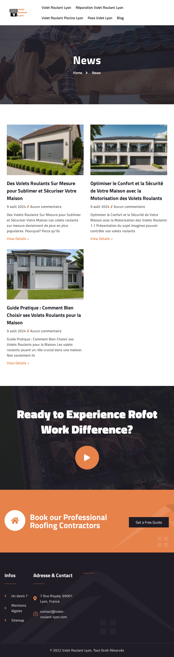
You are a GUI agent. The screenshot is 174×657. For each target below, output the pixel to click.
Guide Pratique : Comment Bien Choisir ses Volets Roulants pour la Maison (44, 315)
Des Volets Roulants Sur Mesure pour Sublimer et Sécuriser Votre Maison (41, 190)
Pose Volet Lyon (100, 18)
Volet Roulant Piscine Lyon (62, 18)
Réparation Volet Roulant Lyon (99, 7)
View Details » (18, 238)
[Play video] (87, 457)
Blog (120, 18)
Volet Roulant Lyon (56, 7)
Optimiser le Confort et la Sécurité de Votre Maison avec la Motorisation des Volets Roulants (126, 190)
